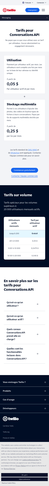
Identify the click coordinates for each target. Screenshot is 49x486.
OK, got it (24, 475)
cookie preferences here (30, 460)
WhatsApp (15, 153)
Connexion (40, 3)
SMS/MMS (32, 150)
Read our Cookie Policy (8, 483)
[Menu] (43, 10)
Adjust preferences (24, 479)
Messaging (6, 18)
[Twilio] (9, 10)
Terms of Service (9, 469)
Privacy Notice (21, 466)
